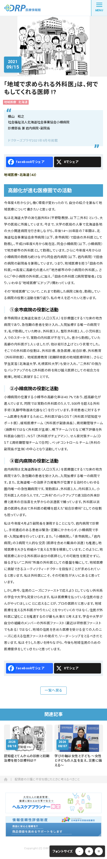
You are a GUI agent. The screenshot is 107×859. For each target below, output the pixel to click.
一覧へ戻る (53, 690)
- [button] (79, 851)
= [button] (99, 851)
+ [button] (89, 851)
